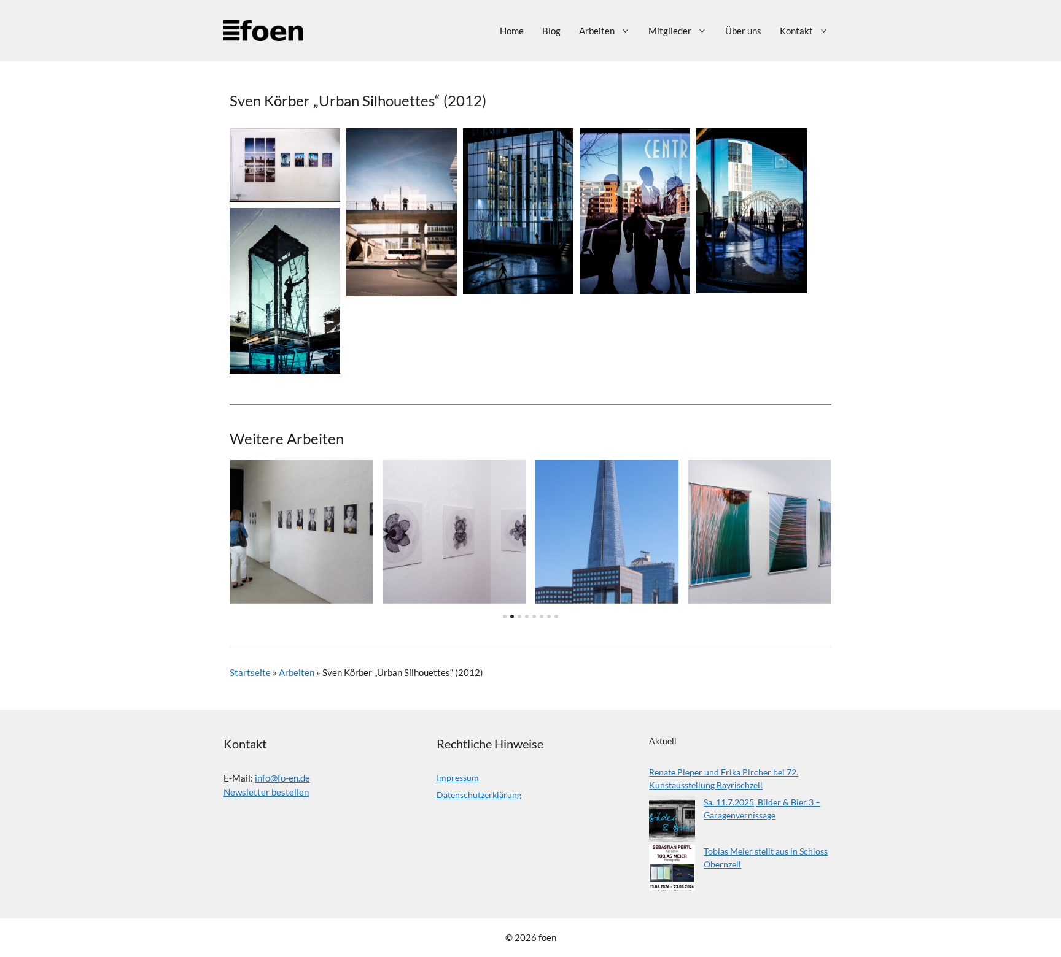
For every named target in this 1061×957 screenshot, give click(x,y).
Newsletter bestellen (266, 792)
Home (512, 30)
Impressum (458, 777)
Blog (551, 30)
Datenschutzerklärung (479, 795)
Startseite (250, 672)
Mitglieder (669, 30)
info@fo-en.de (282, 777)
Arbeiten (597, 30)
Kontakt (796, 30)
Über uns (743, 30)
